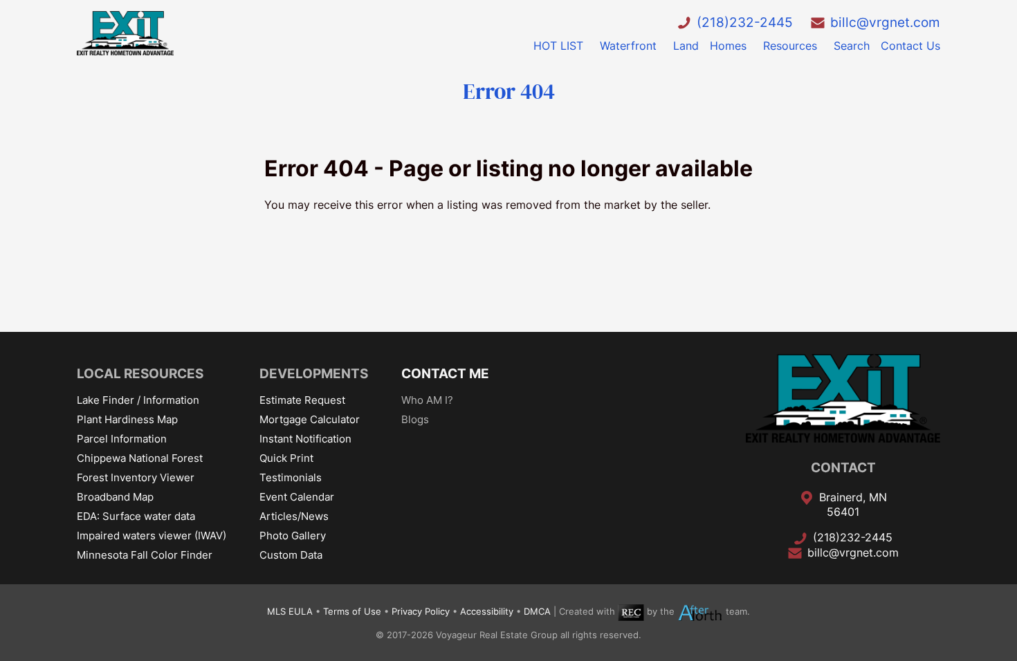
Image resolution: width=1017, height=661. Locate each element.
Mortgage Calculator (309, 419)
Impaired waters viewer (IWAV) (151, 535)
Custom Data (290, 554)
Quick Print (286, 458)
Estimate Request (302, 400)
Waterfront (628, 46)
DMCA (537, 611)
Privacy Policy (421, 611)
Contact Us (910, 46)
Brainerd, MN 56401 (853, 504)
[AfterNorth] (700, 611)
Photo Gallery (292, 535)
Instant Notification (305, 438)
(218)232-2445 (745, 22)
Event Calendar (296, 496)
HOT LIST (558, 46)
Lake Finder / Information (138, 400)
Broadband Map (115, 496)
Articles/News (294, 516)
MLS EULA (290, 611)
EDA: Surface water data (136, 516)
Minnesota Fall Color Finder (144, 554)
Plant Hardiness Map (127, 419)
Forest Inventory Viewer (135, 477)
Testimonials (290, 477)
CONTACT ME (445, 373)
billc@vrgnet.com (885, 22)
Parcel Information (122, 438)
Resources (790, 46)
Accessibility (486, 611)
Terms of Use (352, 611)
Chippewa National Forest (140, 458)
